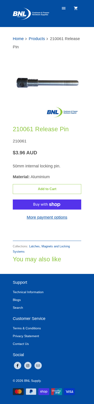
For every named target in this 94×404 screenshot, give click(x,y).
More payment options (47, 217)
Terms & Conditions (27, 328)
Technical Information (28, 292)
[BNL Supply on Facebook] (17, 365)
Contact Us (21, 344)
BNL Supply (32, 380)
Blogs (17, 300)
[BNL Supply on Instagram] (27, 365)
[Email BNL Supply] (38, 365)
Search (18, 307)
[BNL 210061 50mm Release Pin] (47, 86)
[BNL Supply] (31, 13)
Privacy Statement (26, 336)
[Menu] (63, 8)
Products (37, 38)
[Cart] (75, 8)
